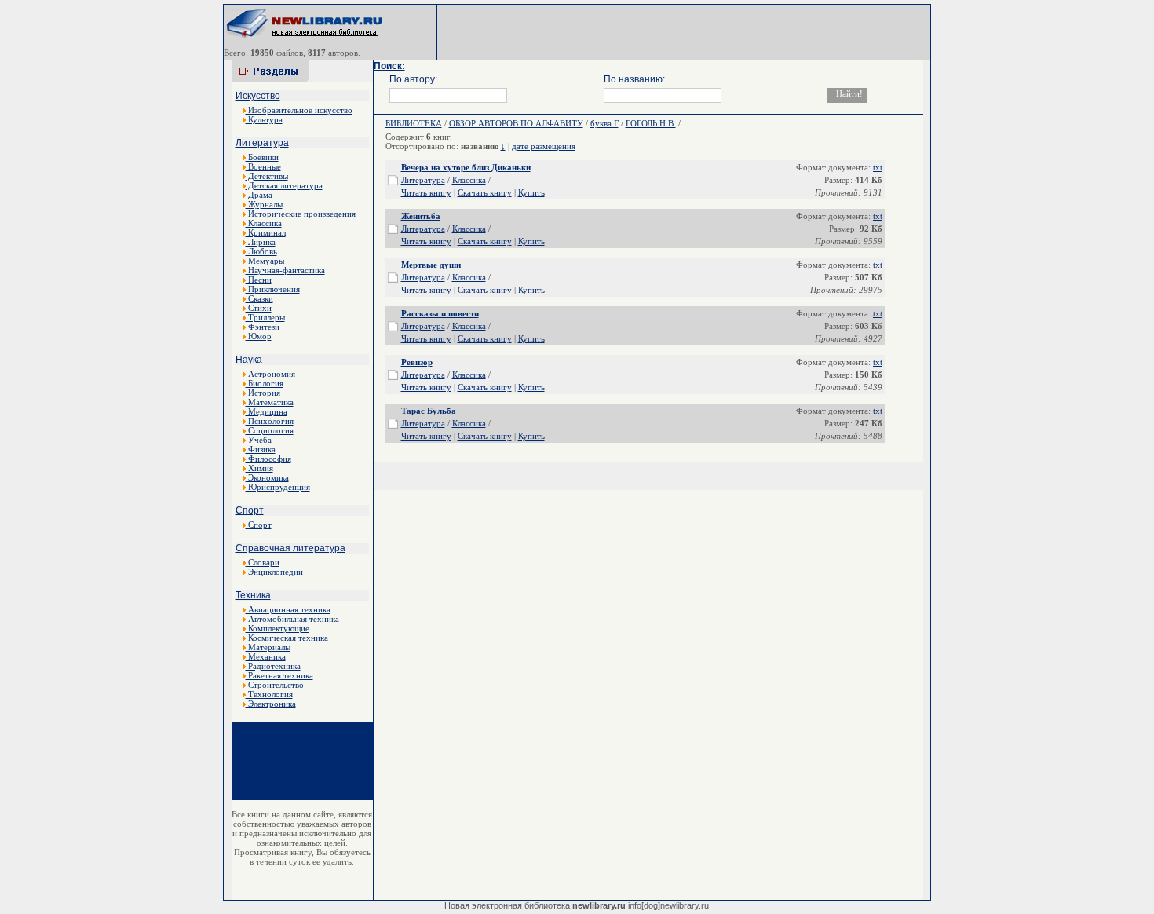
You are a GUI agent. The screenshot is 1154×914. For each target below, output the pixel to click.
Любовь (261, 251)
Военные (263, 166)
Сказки (259, 298)
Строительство (275, 684)
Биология (264, 383)
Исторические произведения (301, 213)
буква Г (604, 123)
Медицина (266, 411)
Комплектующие (277, 628)
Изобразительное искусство (299, 110)
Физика (261, 449)
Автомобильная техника (292, 618)
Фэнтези (262, 326)
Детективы (267, 176)
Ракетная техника (279, 675)
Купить (531, 192)
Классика (264, 223)
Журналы (264, 204)
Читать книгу (426, 192)
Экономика (267, 477)
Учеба (259, 439)
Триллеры (265, 317)
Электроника (271, 703)
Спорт (250, 510)
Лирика (261, 242)
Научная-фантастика (285, 270)
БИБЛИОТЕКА (413, 123)
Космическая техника (287, 637)
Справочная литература (290, 548)
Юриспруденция (278, 487)
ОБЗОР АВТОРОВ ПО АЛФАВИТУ (516, 123)
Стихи (259, 308)
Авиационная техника (288, 609)
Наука (249, 359)
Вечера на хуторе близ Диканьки (466, 167)
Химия (259, 468)
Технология (269, 694)
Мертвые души (431, 264)
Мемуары (265, 260)
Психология (270, 421)
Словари (262, 562)
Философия (268, 458)
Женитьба (420, 216)
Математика (270, 402)
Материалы (268, 647)
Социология (270, 430)
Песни (259, 279)
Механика (266, 656)
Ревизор (417, 362)
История (263, 392)
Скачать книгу (485, 192)
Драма (259, 194)
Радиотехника (273, 666)
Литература (262, 142)
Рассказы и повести (440, 313)
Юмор (259, 336)
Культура (264, 119)
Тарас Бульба (428, 410)
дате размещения (543, 146)
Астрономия (270, 373)
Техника (253, 595)
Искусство (258, 95)
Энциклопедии (274, 571)
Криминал (266, 232)
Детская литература (284, 185)
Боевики (262, 157)
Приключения (273, 289)
